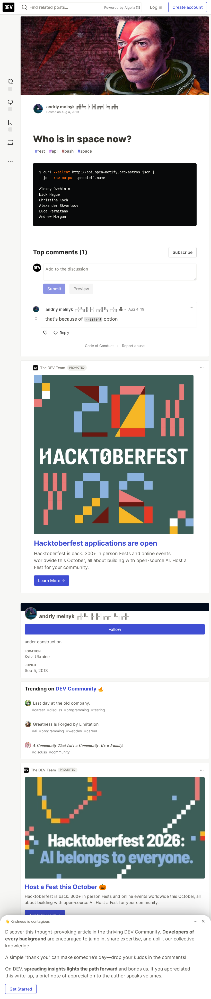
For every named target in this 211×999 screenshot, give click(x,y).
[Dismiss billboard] (203, 921)
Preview (81, 288)
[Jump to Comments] (10, 105)
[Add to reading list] (10, 125)
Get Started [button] (21, 989)
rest (40, 151)
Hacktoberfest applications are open (95, 543)
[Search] (24, 7)
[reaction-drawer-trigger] (10, 84)
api (53, 151)
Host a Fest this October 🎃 (66, 887)
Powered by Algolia (120, 7)
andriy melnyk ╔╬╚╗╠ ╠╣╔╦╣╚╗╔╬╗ (82, 106)
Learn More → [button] (51, 580)
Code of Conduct (99, 345)
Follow (115, 629)
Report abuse (133, 345)
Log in (156, 7)
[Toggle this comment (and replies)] (36, 318)
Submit (54, 288)
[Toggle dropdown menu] (191, 307)
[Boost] (10, 142)
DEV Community (76, 689)
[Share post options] (10, 161)
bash (68, 151)
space (85, 151)
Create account (187, 7)
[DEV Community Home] (8, 7)
